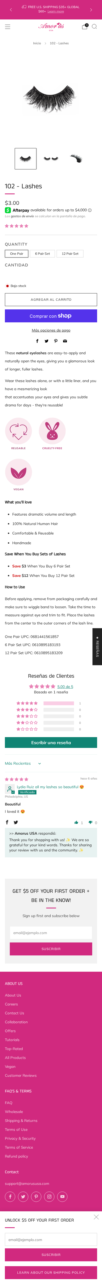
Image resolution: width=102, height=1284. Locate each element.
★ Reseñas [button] (97, 646)
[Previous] (11, 9)
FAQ (9, 1102)
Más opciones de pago (51, 330)
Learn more (56, 11)
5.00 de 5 (65, 686)
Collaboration (16, 1021)
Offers (10, 1030)
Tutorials (12, 1039)
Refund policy (16, 1156)
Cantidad (16, 265)
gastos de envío (22, 216)
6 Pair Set (42, 254)
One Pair (16, 254)
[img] (16, 779)
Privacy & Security (20, 1138)
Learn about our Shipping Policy (51, 1272)
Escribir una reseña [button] (51, 742)
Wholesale (14, 1111)
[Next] (91, 9)
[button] (16, 225)
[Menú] (7, 26)
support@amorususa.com (27, 1183)
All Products (15, 1057)
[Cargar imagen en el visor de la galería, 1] (25, 159)
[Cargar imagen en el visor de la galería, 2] (51, 159)
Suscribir (51, 1255)
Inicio (37, 43)
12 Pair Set (70, 254)
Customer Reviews (21, 1075)
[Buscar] (94, 26)
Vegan (10, 1066)
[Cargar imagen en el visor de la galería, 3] (76, 159)
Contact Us (14, 1013)
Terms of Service (19, 1147)
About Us (13, 995)
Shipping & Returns (21, 1120)
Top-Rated (14, 1048)
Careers (11, 1004)
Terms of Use (16, 1129)
